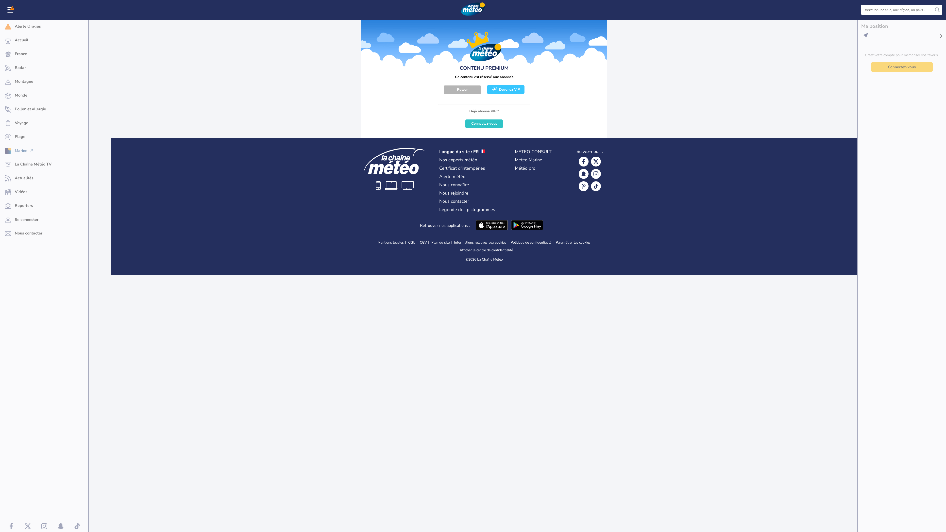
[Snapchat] (584, 174)
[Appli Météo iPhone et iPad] (492, 225)
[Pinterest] (584, 186)
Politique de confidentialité (531, 242)
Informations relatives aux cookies (480, 242)
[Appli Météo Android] (527, 225)
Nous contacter (454, 201)
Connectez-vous (484, 123)
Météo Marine (528, 160)
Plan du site (440, 242)
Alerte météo (452, 177)
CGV (423, 242)
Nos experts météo (458, 160)
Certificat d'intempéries (462, 168)
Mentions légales (391, 242)
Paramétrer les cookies (573, 243)
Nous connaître (454, 185)
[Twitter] (596, 161)
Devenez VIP (509, 89)
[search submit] (937, 10)
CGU (411, 242)
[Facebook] (584, 161)
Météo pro (525, 168)
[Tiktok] (596, 186)
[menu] (11, 10)
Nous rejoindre (453, 193)
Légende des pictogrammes (467, 210)
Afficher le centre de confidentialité (486, 250)
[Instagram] (596, 174)
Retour (462, 89)
